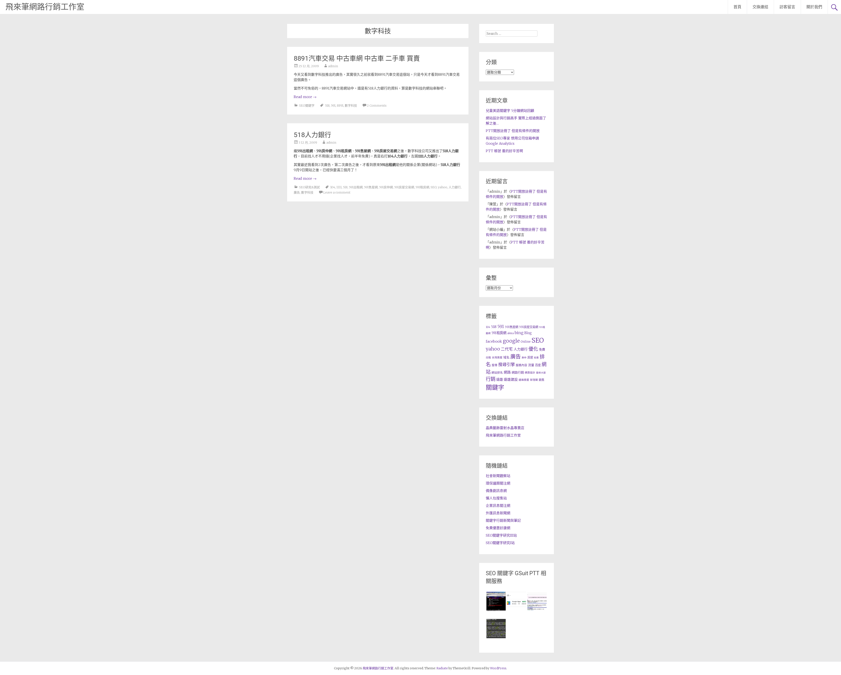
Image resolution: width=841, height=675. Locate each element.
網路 (507, 372)
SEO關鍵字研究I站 (500, 543)
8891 (340, 106)
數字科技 (351, 106)
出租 (488, 357)
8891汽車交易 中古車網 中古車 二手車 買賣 (357, 58)
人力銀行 (455, 187)
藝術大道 (541, 372)
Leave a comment (336, 192)
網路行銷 (518, 372)
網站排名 (497, 372)
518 (327, 106)
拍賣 (536, 357)
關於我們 (814, 7)
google (511, 341)
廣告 (297, 192)
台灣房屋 (497, 357)
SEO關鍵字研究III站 (501, 535)
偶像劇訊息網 (496, 490)
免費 (542, 349)
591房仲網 (386, 187)
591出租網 (356, 187)
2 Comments (377, 106)
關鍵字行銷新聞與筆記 (503, 520)
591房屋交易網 (404, 187)
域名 (506, 357)
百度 (538, 365)
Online (526, 342)
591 (333, 106)
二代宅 (507, 349)
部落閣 (534, 379)
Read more (305, 97)
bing (519, 332)
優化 (533, 349)
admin (333, 66)
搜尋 (494, 365)
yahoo (442, 187)
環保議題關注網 (498, 483)
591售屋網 (371, 187)
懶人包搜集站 (496, 498)
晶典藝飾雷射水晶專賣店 (505, 428)
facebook (494, 341)
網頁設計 (530, 372)
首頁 (737, 7)
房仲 (524, 357)
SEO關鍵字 (306, 106)
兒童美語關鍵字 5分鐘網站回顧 (510, 110)
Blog (528, 333)
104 (332, 187)
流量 (531, 365)
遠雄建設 (511, 379)
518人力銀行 (312, 135)
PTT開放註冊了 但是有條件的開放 (513, 131)
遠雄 (499, 379)
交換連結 (760, 7)
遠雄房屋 (524, 379)
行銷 (490, 379)
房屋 (530, 357)
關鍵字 (495, 387)
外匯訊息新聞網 (498, 513)
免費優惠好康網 (498, 528)
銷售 (541, 379)
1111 (339, 187)
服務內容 (521, 365)
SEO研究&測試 (309, 187)
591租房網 (422, 187)
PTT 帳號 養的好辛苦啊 (504, 151)
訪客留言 (787, 7)
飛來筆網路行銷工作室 (44, 7)
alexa (510, 333)
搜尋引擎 (506, 364)
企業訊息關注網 (498, 505)
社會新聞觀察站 (498, 476)
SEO (433, 187)
